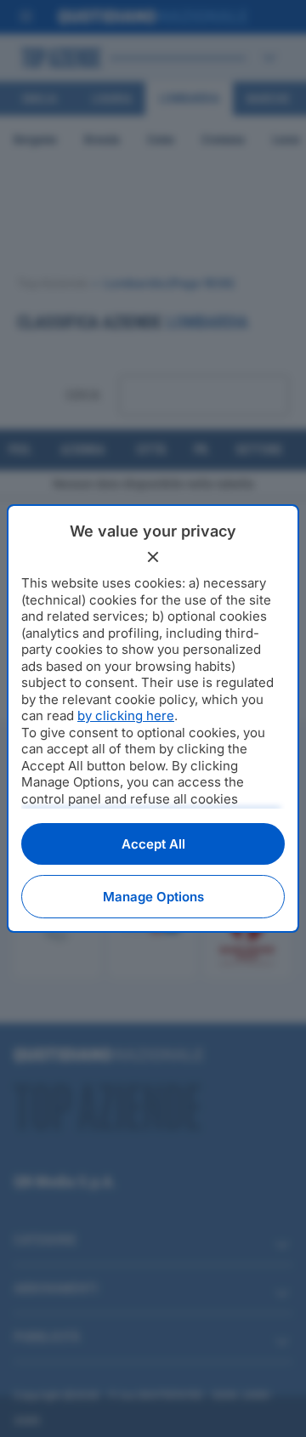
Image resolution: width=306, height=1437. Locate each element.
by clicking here (125, 715)
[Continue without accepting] (153, 557)
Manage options (153, 897)
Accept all (153, 844)
